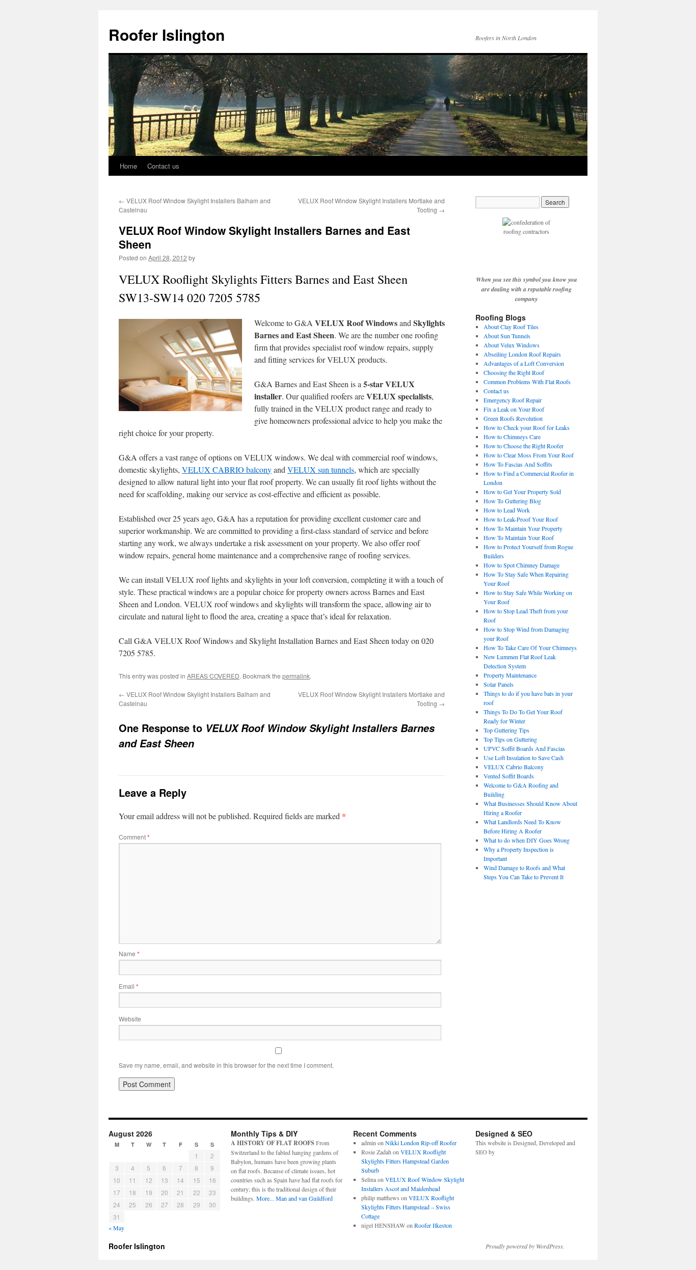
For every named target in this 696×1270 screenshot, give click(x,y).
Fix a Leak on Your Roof (514, 409)
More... (265, 1198)
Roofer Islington (167, 34)
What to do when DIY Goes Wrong (527, 840)
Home (128, 166)
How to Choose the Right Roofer (524, 446)
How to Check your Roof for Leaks (527, 427)
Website (130, 1018)
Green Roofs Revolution (513, 418)
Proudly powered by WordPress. (525, 1246)
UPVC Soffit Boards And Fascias (524, 748)
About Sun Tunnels (507, 336)
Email (129, 986)
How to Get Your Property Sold (522, 492)
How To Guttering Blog (512, 501)
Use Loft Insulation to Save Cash (524, 757)
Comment (134, 836)
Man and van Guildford (304, 1198)
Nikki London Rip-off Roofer (421, 1143)
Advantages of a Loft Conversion (524, 363)
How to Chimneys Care (512, 437)
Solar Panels (499, 684)
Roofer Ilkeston (433, 1225)
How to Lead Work (507, 510)
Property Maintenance (510, 675)
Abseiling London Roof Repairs (522, 354)
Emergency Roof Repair (513, 400)
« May (116, 1228)
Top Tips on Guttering (510, 739)
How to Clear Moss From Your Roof (529, 455)
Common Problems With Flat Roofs (527, 381)
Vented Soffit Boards (509, 776)
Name (129, 953)
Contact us (163, 166)
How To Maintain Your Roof (519, 537)
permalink (296, 675)
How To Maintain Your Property (523, 528)
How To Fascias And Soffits (518, 464)
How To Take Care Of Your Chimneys (530, 647)
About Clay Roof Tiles (511, 326)
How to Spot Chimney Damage (521, 565)
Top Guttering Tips (506, 730)
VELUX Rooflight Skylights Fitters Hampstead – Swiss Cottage (407, 1207)
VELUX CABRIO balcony (227, 469)
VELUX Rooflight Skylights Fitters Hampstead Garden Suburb (405, 1161)
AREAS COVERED (213, 675)
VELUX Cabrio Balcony (514, 767)
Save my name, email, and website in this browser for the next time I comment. (226, 1065)
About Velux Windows (512, 345)
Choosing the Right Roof (514, 372)
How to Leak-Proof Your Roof (521, 519)
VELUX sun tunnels (320, 469)
